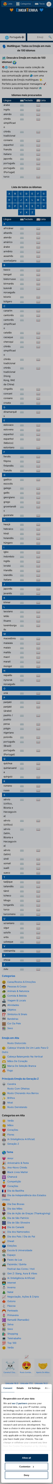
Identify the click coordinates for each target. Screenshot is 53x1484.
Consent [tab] (7, 1388)
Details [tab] (20, 1388)
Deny (26, 1475)
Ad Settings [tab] (34, 1388)
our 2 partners (20, 1403)
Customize (24, 1466)
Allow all (26, 1458)
